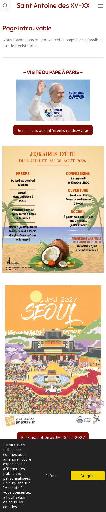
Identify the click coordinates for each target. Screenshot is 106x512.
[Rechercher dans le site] (5, 6)
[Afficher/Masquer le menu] (100, 6)
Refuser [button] (51, 475)
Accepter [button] (87, 475)
